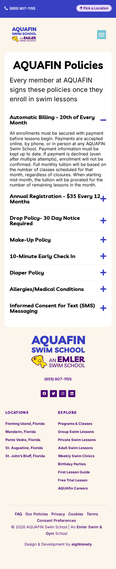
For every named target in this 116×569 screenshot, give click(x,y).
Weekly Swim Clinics (76, 456)
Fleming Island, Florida (25, 423)
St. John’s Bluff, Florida (25, 456)
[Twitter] (53, 393)
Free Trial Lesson (72, 480)
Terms (92, 514)
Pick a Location (95, 8)
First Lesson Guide (74, 472)
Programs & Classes (75, 423)
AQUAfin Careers (73, 488)
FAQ (18, 514)
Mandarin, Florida (20, 431)
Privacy (58, 514)
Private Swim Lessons (77, 440)
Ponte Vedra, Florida (22, 440)
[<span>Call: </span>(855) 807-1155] (6, 8)
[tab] (58, 120)
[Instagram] (62, 393)
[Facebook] (44, 393)
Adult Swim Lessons (75, 448)
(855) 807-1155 (22, 8)
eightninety (81, 544)
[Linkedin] (71, 393)
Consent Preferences (56, 520)
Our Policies (36, 514)
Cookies (75, 514)
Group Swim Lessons (76, 431)
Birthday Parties (72, 464)
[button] (101, 34)
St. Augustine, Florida (24, 448)
